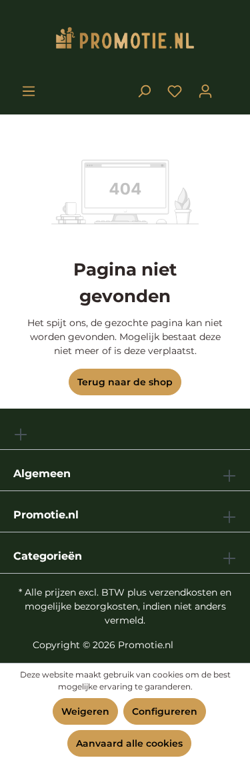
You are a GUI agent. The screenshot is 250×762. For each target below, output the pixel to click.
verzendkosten (183, 592)
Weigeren (85, 711)
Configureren (164, 711)
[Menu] (28, 91)
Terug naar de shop (125, 382)
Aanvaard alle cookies (129, 743)
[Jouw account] (205, 91)
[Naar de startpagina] (125, 41)
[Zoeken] (144, 91)
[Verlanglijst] (174, 91)
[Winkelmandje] (229, 86)
